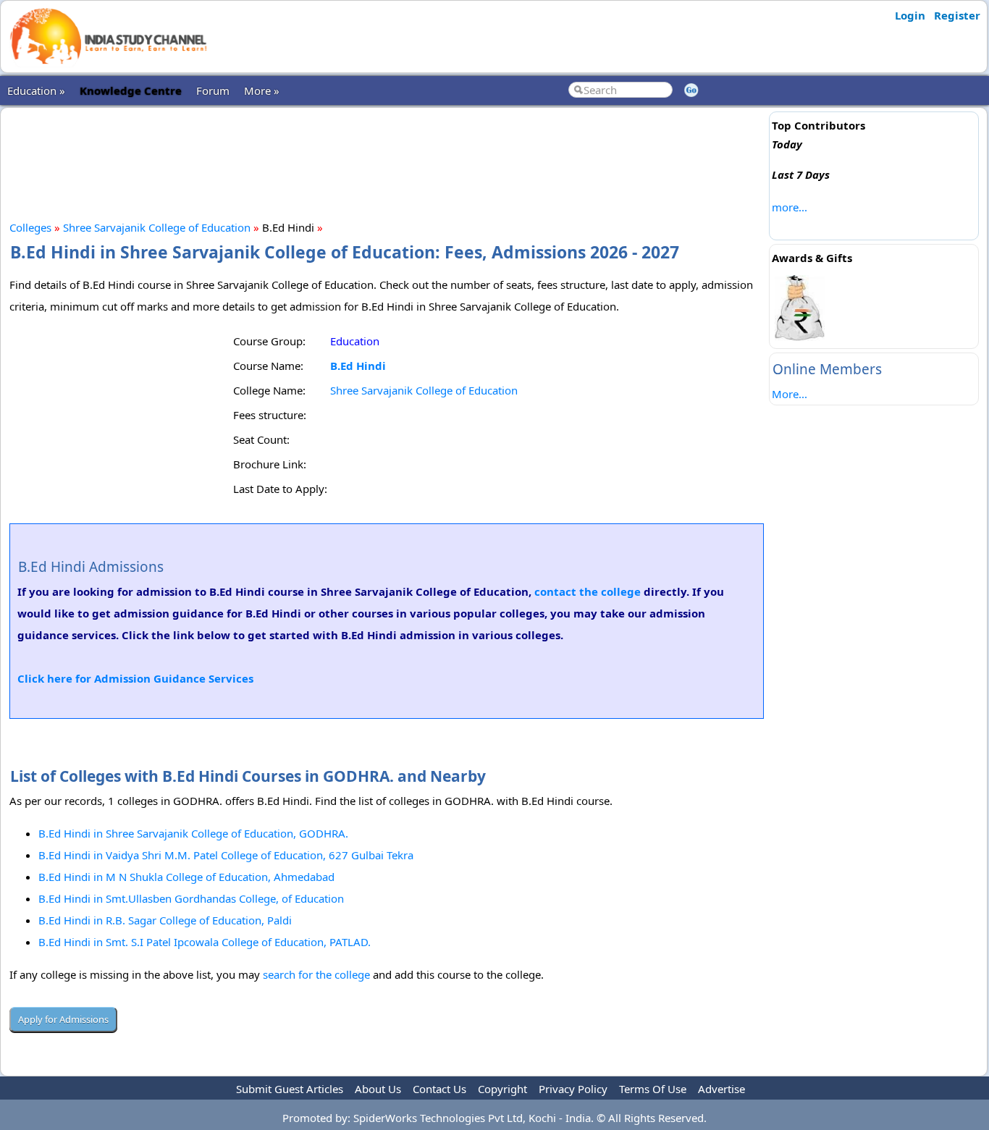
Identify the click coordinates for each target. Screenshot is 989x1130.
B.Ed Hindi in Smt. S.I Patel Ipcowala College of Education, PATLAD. (204, 942)
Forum (213, 90)
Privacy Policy (573, 1088)
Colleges (30, 227)
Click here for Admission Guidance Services (135, 678)
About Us (378, 1088)
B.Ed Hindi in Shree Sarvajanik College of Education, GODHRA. (193, 833)
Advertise (721, 1088)
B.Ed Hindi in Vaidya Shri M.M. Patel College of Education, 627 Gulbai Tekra (225, 855)
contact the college (587, 591)
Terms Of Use (652, 1088)
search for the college (316, 974)
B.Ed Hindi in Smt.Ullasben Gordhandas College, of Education (191, 898)
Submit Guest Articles (289, 1088)
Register (957, 15)
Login (910, 15)
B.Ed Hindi (358, 365)
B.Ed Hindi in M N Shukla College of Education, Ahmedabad (186, 876)
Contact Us (439, 1088)
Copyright (502, 1088)
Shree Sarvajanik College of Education (157, 227)
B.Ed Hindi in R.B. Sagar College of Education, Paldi (165, 920)
